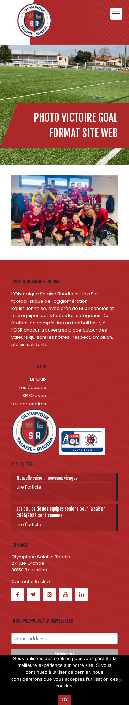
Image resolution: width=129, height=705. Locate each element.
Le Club (38, 379)
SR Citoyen (34, 395)
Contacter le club (30, 581)
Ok (65, 699)
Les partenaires (28, 404)
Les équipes (32, 387)
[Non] (120, 679)
